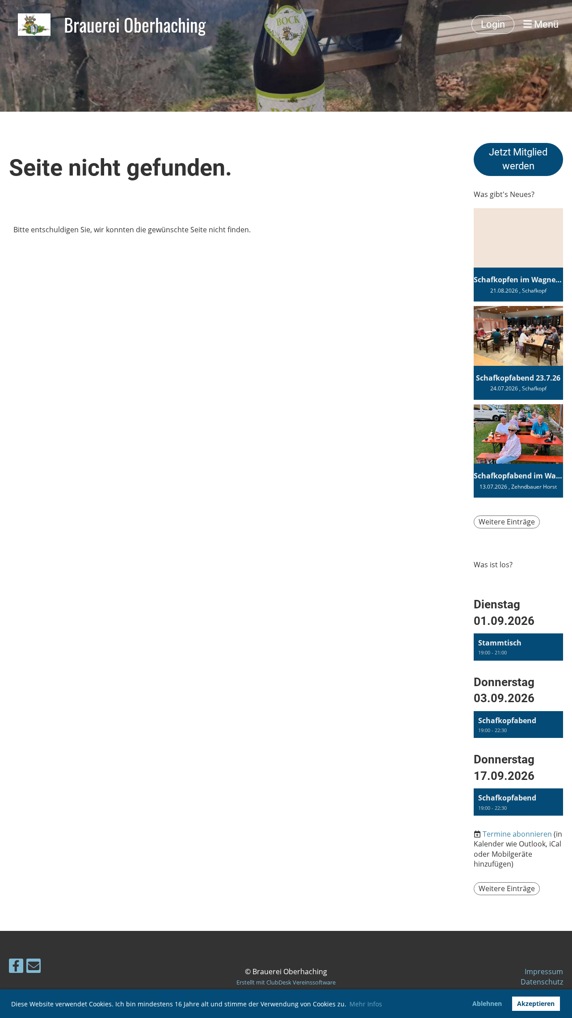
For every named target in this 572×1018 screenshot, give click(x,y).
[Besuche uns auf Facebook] (16, 967)
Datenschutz (542, 982)
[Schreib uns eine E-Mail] (33, 967)
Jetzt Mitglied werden (518, 159)
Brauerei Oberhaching (135, 24)
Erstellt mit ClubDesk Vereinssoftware (286, 982)
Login (493, 24)
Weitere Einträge (507, 522)
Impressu (540, 971)
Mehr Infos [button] (365, 1004)
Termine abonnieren (517, 834)
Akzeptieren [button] (536, 1003)
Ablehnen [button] (487, 1003)
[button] (518, 647)
